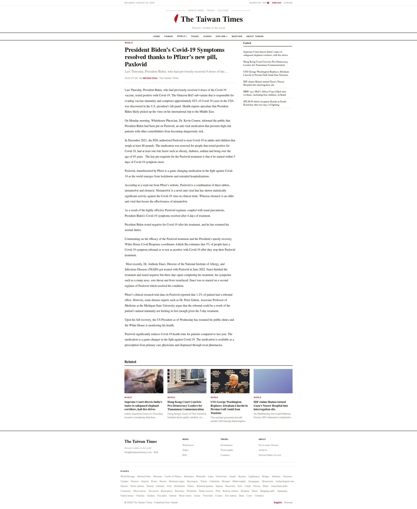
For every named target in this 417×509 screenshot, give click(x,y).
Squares (219, 485)
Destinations (227, 445)
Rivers (154, 481)
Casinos (219, 495)
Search (253, 3)
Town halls (208, 495)
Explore (221, 36)
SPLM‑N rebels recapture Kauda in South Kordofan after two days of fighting (264, 102)
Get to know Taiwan (268, 445)
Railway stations (230, 490)
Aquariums (282, 490)
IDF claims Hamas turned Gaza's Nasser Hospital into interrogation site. (263, 83)
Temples (124, 481)
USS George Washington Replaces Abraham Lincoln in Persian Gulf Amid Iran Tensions (266, 73)
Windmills (192, 490)
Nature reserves (206, 490)
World (181, 36)
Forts (169, 485)
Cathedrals (214, 481)
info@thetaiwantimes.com (138, 452)
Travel (195, 36)
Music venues (185, 495)
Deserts (163, 481)
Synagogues (253, 481)
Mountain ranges (177, 481)
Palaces (190, 485)
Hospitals (245, 490)
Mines (266, 485)
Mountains (189, 476)
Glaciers (124, 485)
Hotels (255, 490)
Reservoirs (230, 485)
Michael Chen (150, 78)
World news (188, 445)
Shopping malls (267, 490)
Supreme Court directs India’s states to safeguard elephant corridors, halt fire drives (265, 53)
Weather (237, 36)
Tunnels (150, 485)
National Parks (144, 476)
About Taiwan (255, 36)
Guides (207, 36)
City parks (162, 495)
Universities (221, 476)
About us (263, 449)
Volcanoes (287, 476)
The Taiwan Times (140, 441)
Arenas (197, 495)
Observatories (139, 490)
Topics (185, 449)
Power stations (137, 485)
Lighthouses (254, 476)
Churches (140, 495)
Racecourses (167, 490)
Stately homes (127, 495)
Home (156, 36)
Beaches (242, 476)
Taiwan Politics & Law (270, 455)
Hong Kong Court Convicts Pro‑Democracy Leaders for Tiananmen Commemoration (265, 63)
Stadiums (276, 476)
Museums (157, 476)
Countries (225, 455)
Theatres (135, 481)
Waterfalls (201, 476)
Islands (232, 476)
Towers (204, 481)
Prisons (256, 485)
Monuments (179, 485)
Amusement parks (279, 485)
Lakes (211, 476)
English (276, 3)
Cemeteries (126, 490)
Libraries (160, 485)
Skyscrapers (192, 481)
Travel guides (227, 449)
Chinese (288, 3)
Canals (248, 485)
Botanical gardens (205, 485)
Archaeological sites (285, 481)
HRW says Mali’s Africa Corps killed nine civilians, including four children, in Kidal (264, 93)
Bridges (265, 476)
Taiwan (168, 36)
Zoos (240, 485)
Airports (145, 481)
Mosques (226, 481)
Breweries (179, 490)
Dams (241, 495)
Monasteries (267, 481)
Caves (249, 495)
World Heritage (128, 476)
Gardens (151, 495)
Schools (173, 495)
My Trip (263, 3)
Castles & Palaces (173, 476)
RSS (156, 452)
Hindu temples (239, 481)
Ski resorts (154, 490)
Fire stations (231, 495)
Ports (218, 490)
